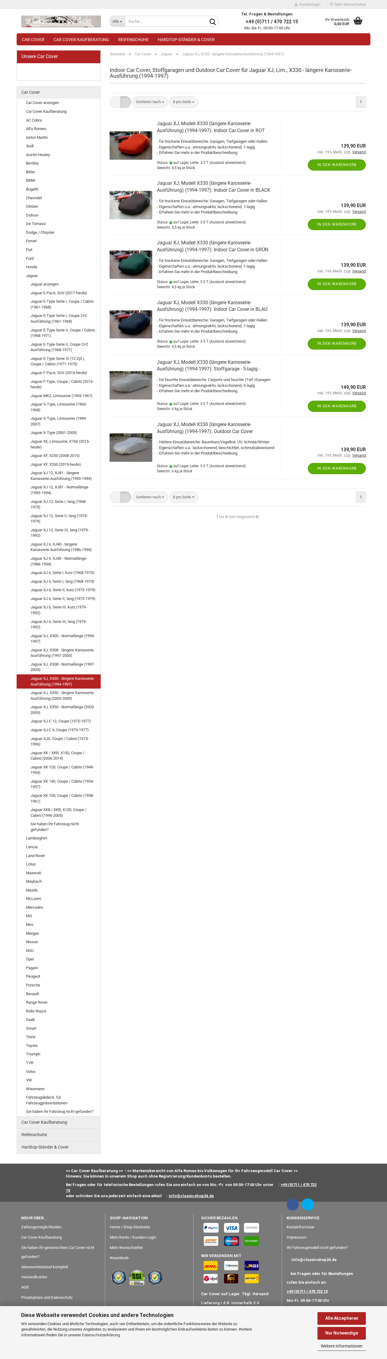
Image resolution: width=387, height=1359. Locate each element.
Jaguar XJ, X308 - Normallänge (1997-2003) (63, 667)
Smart (31, 1028)
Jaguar (32, 275)
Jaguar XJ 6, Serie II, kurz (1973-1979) (63, 590)
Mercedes (34, 907)
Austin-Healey (38, 154)
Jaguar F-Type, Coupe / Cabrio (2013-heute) (62, 384)
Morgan (32, 933)
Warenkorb (119, 1258)
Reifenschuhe (133, 39)
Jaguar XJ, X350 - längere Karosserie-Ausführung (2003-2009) (63, 695)
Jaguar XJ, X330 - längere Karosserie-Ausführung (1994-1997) (63, 681)
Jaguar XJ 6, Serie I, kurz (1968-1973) (62, 572)
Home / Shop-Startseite (130, 1227)
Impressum (296, 1237)
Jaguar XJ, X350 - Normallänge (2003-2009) (63, 710)
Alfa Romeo (36, 128)
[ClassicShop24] (61, 21)
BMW (30, 180)
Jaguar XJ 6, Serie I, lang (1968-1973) (62, 581)
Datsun (32, 215)
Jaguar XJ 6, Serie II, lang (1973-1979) (63, 598)
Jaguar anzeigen (45, 284)
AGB (25, 1287)
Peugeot (33, 976)
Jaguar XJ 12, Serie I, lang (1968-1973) (58, 504)
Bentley (32, 163)
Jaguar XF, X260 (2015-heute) (56, 464)
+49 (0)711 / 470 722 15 (307, 1291)
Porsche (33, 985)
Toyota (31, 1045)
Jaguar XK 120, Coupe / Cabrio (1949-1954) (62, 770)
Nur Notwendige (341, 1333)
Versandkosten (34, 1277)
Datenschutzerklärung (101, 1335)
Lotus (31, 864)
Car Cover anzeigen (42, 102)
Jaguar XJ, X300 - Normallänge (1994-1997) (63, 639)
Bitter (30, 172)
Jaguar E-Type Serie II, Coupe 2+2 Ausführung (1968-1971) (59, 347)
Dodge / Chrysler (40, 232)
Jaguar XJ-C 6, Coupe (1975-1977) (60, 730)
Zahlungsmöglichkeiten (41, 1227)
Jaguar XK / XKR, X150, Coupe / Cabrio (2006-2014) (57, 756)
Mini (29, 924)
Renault (32, 994)
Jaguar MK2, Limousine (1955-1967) (62, 395)
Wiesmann (35, 1089)
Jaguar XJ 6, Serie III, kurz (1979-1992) (59, 610)
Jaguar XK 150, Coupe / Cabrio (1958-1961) (62, 798)
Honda (31, 267)
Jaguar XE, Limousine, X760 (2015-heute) (60, 444)
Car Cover (33, 39)
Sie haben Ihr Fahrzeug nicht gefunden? (55, 827)
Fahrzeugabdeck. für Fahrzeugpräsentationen (46, 1100)
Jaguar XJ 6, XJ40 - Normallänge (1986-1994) (58, 561)
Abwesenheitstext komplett (44, 1267)
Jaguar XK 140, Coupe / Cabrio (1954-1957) (62, 784)
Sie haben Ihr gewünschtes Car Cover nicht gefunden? (57, 1252)
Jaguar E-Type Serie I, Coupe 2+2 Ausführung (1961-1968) (59, 318)
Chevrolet (34, 198)
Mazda (31, 890)
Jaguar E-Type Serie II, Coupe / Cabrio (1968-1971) (63, 333)
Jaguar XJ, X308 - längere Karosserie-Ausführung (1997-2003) (63, 653)
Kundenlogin (309, 4)
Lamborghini (36, 838)
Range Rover (36, 1002)
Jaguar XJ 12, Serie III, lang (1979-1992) (60, 533)
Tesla (30, 1037)
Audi (30, 146)
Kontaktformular (300, 1227)
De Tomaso (36, 223)
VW (29, 1080)
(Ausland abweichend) (227, 163)
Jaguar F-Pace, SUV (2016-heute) (59, 372)
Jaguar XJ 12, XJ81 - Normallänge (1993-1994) (59, 490)
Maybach (34, 881)
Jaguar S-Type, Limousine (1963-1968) (59, 407)
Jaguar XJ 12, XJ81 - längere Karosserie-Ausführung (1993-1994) (61, 476)
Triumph (33, 1054)
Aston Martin (37, 137)
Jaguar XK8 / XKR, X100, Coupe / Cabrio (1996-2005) (58, 812)
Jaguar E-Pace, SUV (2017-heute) (59, 293)
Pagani (32, 968)
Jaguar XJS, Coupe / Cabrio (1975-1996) (60, 741)
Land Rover (35, 855)
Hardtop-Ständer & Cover (186, 39)
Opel (30, 959)
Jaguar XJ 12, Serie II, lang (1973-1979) (59, 518)
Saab (30, 1019)
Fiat (29, 249)
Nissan (32, 942)
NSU (30, 950)
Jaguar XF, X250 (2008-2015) (55, 455)
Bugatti (32, 189)
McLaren (33, 898)
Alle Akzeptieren (341, 1318)
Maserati (33, 873)
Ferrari (31, 241)
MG (29, 916)
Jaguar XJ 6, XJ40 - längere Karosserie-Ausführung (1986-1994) (61, 547)
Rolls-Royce (36, 1011)
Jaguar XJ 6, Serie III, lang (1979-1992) (59, 624)
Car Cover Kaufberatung (81, 39)
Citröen (32, 206)
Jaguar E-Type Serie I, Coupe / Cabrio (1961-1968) (62, 304)
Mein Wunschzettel (349, 4)
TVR (29, 1063)
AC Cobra (34, 120)
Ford (30, 258)
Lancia (31, 847)
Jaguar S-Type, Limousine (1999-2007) (59, 421)
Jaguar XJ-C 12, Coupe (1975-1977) (61, 721)
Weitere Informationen (342, 1346)
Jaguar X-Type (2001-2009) (54, 432)
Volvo (30, 1071)
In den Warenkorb (336, 165)
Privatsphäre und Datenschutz (47, 1297)
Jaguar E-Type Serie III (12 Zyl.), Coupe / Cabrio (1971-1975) (58, 361)
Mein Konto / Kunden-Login (133, 1237)
